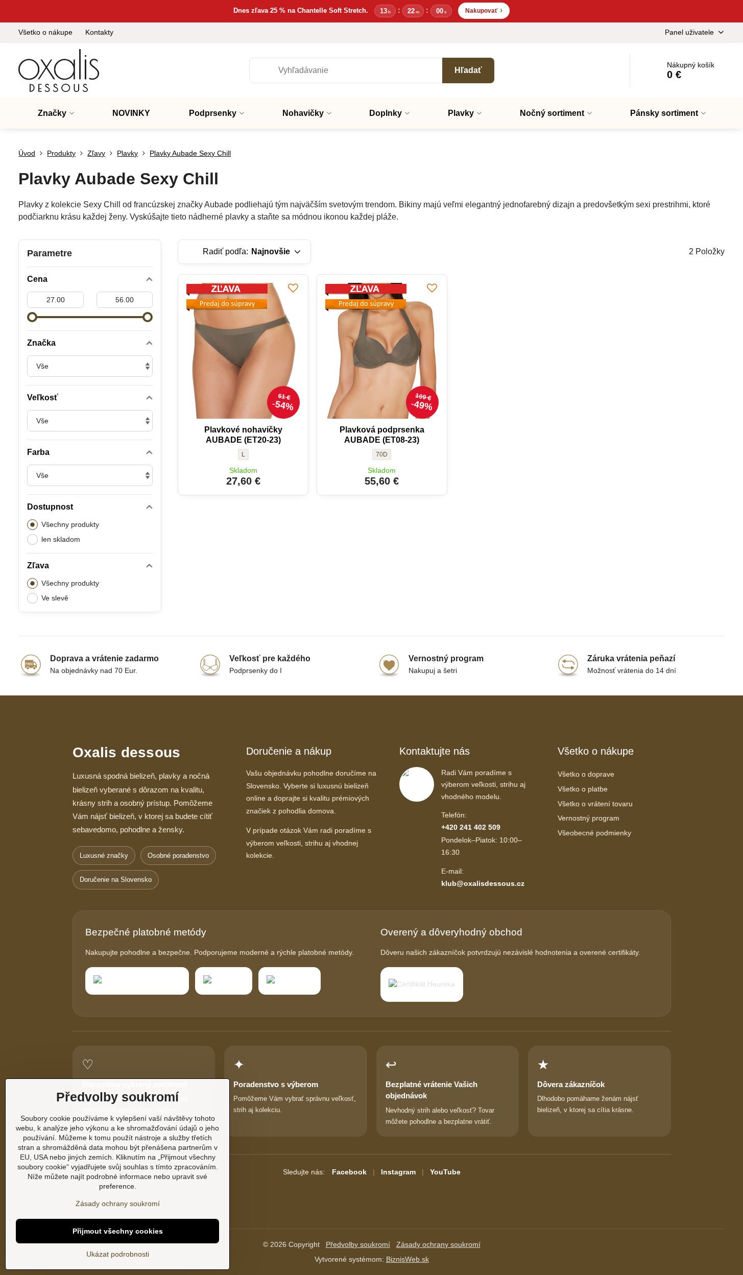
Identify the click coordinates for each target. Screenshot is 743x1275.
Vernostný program (588, 818)
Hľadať (468, 70)
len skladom (60, 539)
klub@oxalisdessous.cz (482, 883)
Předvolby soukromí (358, 1244)
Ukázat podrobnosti (117, 1254)
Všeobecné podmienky (594, 833)
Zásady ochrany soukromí (438, 1244)
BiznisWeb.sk (407, 1259)
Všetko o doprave (586, 774)
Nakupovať (483, 10)
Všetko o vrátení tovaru (595, 804)
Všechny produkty (70, 524)
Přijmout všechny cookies (118, 1231)
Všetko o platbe (583, 789)
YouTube (445, 1172)
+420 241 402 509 (470, 827)
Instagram (398, 1172)
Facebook (349, 1172)
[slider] (32, 317)
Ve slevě (54, 598)
